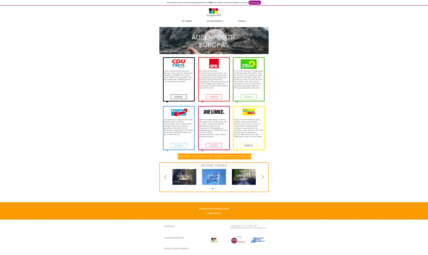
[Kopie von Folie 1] (215, 188)
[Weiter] (262, 177)
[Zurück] (165, 177)
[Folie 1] (212, 188)
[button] (179, 96)
